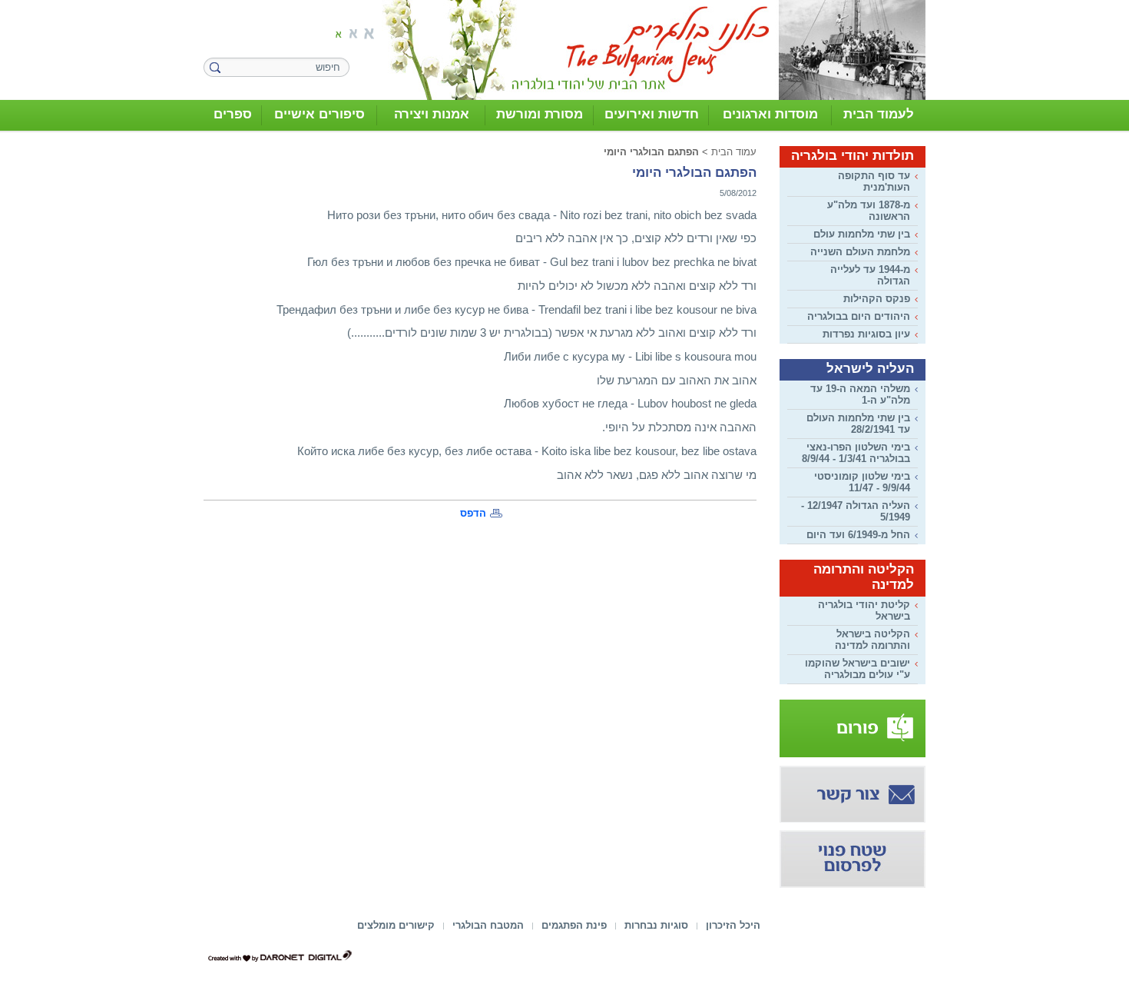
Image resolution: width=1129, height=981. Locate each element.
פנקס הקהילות (876, 298)
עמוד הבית (734, 152)
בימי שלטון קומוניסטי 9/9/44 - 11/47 (862, 482)
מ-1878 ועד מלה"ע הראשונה (868, 210)
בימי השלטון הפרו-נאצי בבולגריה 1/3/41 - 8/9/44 (856, 452)
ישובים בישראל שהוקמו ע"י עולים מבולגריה (857, 668)
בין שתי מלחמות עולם (861, 234)
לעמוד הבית (878, 114)
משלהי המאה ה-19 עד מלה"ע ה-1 (860, 394)
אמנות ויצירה (431, 114)
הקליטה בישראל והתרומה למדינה (872, 639)
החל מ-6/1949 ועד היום (858, 534)
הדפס (473, 513)
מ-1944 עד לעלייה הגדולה (870, 275)
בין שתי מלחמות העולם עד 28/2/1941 (858, 423)
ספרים (233, 114)
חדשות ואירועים (651, 114)
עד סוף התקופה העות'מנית (874, 181)
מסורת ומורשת (539, 114)
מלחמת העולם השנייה (860, 252)
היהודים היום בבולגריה (858, 316)
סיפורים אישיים (319, 114)
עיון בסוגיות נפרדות (866, 334)
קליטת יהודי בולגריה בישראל (864, 610)
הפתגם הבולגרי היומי (651, 152)
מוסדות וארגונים (770, 114)
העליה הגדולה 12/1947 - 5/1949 (855, 511)
